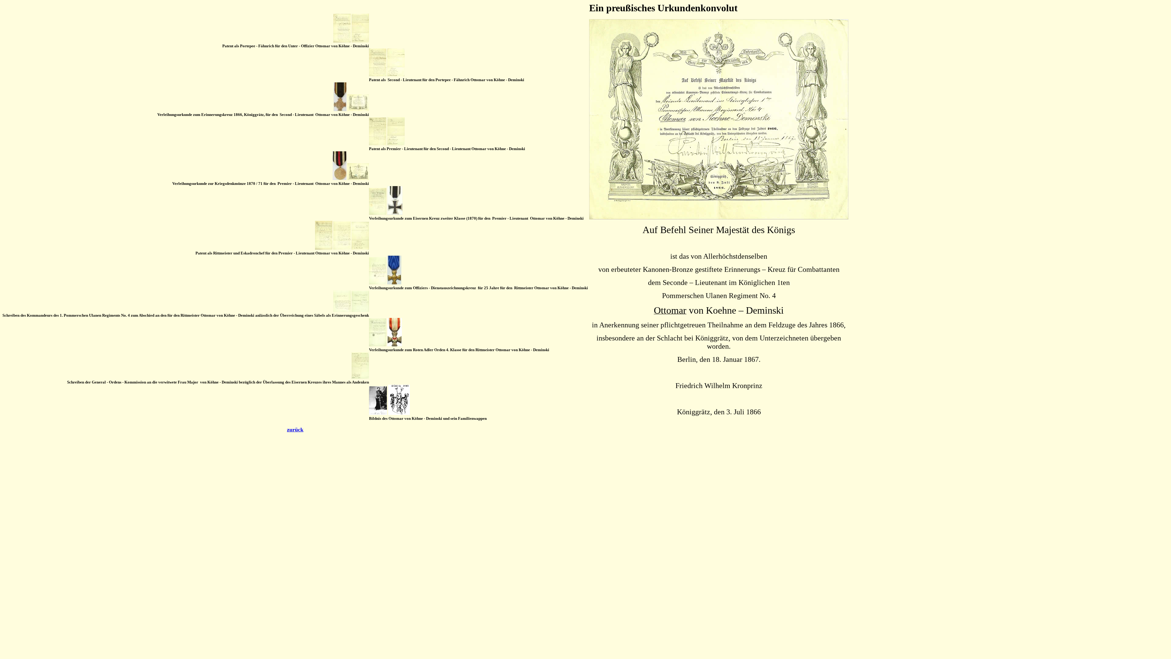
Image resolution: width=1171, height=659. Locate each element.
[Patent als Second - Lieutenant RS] (396, 75)
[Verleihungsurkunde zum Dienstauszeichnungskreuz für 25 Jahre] (377, 283)
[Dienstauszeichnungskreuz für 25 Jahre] (394, 282)
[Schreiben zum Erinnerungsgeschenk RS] (360, 310)
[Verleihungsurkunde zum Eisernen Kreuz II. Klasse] (377, 213)
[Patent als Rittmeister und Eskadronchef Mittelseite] (342, 247)
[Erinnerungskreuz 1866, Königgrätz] (340, 109)
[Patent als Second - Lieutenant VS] (377, 74)
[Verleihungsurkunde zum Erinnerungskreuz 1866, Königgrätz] (358, 109)
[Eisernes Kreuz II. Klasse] (395, 213)
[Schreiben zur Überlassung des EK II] (360, 377)
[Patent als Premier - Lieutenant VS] (377, 144)
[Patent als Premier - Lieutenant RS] (396, 144)
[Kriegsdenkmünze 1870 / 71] (339, 178)
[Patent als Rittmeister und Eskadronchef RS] (360, 248)
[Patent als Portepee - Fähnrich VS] (342, 41)
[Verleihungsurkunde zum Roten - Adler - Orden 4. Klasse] (377, 345)
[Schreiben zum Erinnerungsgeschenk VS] (342, 310)
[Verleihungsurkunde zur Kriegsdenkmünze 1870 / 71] (358, 178)
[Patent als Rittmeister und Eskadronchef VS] (323, 248)
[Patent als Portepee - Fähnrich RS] (360, 41)
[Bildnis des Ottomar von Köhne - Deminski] (378, 413)
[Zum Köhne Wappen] (399, 413)
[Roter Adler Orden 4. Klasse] (394, 345)
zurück (295, 430)
